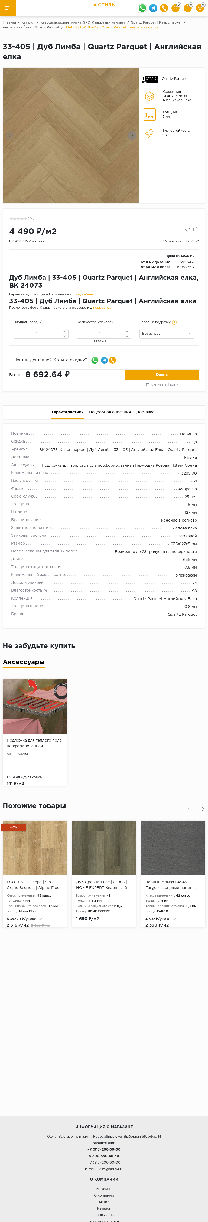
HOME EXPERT (99, 911)
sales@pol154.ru (110, 1169)
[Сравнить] (195, 230)
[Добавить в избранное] (187, 230)
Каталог (104, 1208)
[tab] (24, 663)
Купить (162, 374)
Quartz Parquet (182, 614)
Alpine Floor (27, 911)
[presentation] (10, 135)
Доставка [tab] (145, 412)
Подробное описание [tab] (110, 412)
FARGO (162, 911)
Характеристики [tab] (67, 412)
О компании (104, 1195)
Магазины (104, 1189)
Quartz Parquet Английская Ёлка (165, 599)
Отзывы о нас (104, 1215)
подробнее (84, 294)
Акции (104, 1202)
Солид (23, 754)
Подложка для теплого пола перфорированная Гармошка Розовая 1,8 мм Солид (119, 465)
